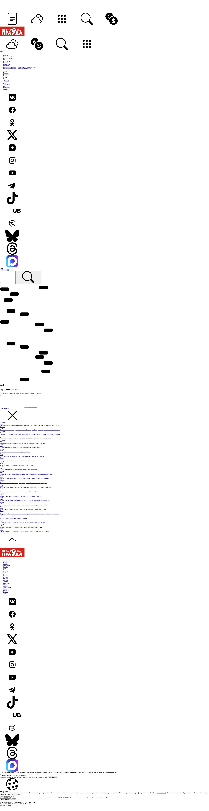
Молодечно (6, 565)
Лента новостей (7, 57)
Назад (13, 799)
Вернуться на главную (30, 407)
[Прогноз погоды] (37, 24)
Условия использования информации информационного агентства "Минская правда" (24, 777)
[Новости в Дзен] (104, 148)
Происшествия (7, 78)
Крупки (5, 592)
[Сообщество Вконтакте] (104, 97)
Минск (5, 584)
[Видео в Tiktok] (104, 198)
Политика (6, 74)
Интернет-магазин (8, 58)
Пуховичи (6, 590)
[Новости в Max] (104, 261)
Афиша (5, 89)
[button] (12, 24)
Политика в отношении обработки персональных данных (19, 67)
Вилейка (5, 562)
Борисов (5, 561)
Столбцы (5, 564)
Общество (6, 71)
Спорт (5, 77)
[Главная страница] (12, 37)
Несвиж (5, 586)
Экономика (6, 81)
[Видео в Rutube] (104, 211)
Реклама (5, 62)
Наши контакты (7, 61)
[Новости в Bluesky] (104, 236)
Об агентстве (7, 59)
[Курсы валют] (111, 24)
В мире (5, 76)
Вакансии (6, 65)
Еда (4, 86)
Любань (5, 572)
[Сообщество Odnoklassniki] (104, 122)
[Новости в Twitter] (104, 135)
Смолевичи (6, 570)
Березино (5, 577)
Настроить (18, 794)
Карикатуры (6, 87)
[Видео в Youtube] (104, 173)
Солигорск (6, 571)
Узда (4, 593)
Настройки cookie (53, 777)
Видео (5, 83)
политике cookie (161, 793)
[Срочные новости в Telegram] (104, 185)
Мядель (5, 568)
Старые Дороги (7, 587)
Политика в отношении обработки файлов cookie (17, 68)
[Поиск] (28, 277)
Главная (5, 55)
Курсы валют (7, 64)
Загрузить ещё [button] (4, 533)
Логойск (5, 567)
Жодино (5, 581)
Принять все (4, 794)
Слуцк (5, 574)
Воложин (5, 578)
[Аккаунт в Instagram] (104, 160)
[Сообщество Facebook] (104, 110)
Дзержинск (6, 583)
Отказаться (11, 794)
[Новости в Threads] (104, 248)
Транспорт (6, 80)
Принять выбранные (6, 799)
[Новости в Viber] (104, 223)
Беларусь (5, 73)
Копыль (5, 580)
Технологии (6, 84)
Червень (5, 575)
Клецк (5, 589)
